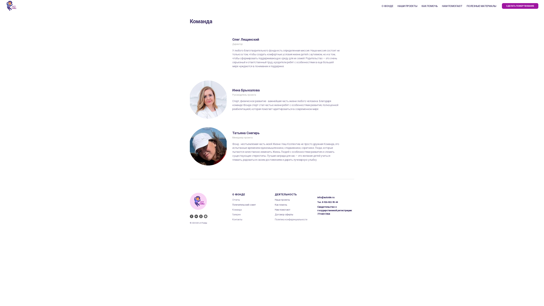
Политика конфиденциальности (291, 219)
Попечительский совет (244, 204)
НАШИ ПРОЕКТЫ (407, 6)
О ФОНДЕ (387, 6)
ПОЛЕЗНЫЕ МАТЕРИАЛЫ (481, 6)
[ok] (201, 216)
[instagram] (205, 216)
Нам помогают (282, 209)
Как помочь (281, 204)
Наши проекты (282, 199)
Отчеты (236, 199)
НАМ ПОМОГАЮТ (452, 6)
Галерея (236, 214)
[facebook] (191, 216)
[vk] (196, 216)
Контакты (237, 219)
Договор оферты (284, 214)
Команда (237, 209)
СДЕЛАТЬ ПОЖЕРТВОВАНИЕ (520, 6)
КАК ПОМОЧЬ (430, 6)
